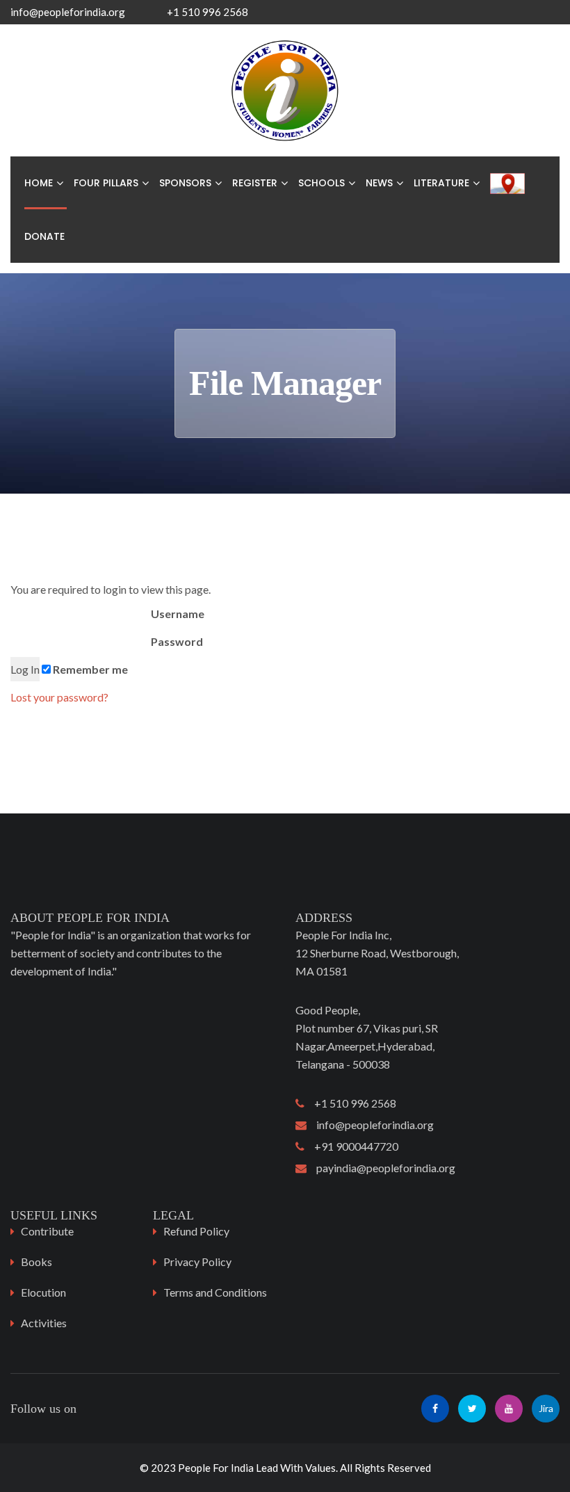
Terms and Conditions (215, 1292)
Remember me (89, 669)
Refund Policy (196, 1231)
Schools (321, 183)
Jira (546, 1408)
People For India (216, 1467)
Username (176, 613)
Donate (44, 236)
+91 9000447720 (351, 1146)
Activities (44, 1322)
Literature (441, 183)
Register (254, 183)
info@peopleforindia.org (67, 12)
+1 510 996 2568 (350, 1103)
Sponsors (185, 183)
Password (176, 641)
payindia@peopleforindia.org (381, 1167)
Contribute (47, 1231)
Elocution (43, 1292)
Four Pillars (106, 183)
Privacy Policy (197, 1261)
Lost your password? (59, 697)
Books (36, 1261)
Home (38, 183)
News (379, 183)
